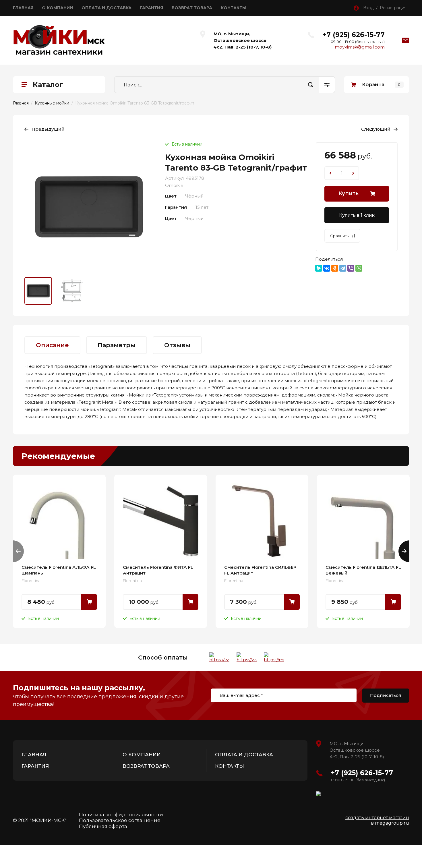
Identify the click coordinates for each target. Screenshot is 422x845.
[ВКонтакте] (326, 268)
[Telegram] (342, 268)
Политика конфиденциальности (121, 814)
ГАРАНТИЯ (151, 7)
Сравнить (339, 235)
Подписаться (385, 695)
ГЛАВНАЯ (23, 7)
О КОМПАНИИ (57, 7)
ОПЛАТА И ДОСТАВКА (106, 7)
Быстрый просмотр (59, 521)
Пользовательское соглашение (119, 820)
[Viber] (350, 268)
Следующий (375, 129)
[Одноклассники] (334, 268)
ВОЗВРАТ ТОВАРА (192, 7)
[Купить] (89, 602)
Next (403, 551)
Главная (21, 103)
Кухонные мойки (52, 103)
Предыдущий (48, 129)
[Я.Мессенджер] (318, 268)
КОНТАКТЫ (233, 7)
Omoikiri (174, 185)
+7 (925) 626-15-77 (354, 35)
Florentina (31, 580)
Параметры (116, 345)
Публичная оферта (103, 826)
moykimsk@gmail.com (360, 47)
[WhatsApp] (358, 268)
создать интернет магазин (377, 817)
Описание (52, 345)
